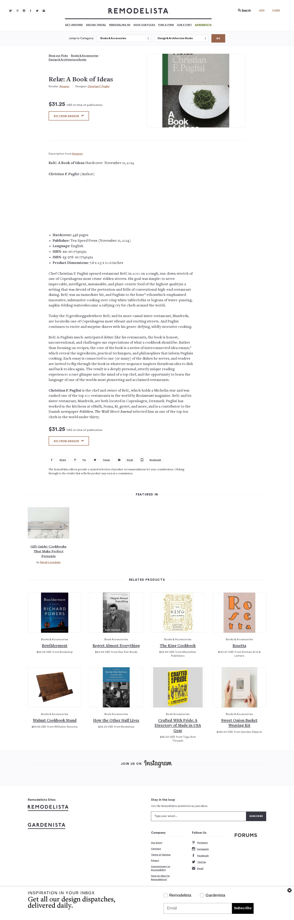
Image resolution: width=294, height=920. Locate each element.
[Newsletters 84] (44, 11)
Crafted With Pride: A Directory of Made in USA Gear (178, 726)
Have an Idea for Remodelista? (160, 878)
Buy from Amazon (66, 116)
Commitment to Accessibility (160, 868)
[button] (243, 10)
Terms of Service (161, 854)
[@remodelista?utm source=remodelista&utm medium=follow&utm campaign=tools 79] (11, 11)
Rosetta (239, 646)
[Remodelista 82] (30, 11)
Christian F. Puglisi (98, 86)
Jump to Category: (81, 38)
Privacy (155, 860)
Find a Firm (166, 25)
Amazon (64, 86)
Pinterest (202, 842)
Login (276, 10)
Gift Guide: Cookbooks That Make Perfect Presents (48, 551)
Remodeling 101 (119, 25)
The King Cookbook (178, 646)
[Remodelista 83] (37, 11)
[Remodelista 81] (24, 11)
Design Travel (96, 25)
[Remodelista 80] (17, 11)
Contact (156, 848)
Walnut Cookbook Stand (55, 721)
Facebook (203, 855)
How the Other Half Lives (116, 721)
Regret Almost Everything (116, 646)
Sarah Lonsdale (50, 562)
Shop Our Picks (144, 25)
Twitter (201, 862)
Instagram (203, 849)
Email (200, 868)
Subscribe (243, 908)
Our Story (184, 25)
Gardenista (203, 25)
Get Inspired (74, 25)
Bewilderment (54, 646)
